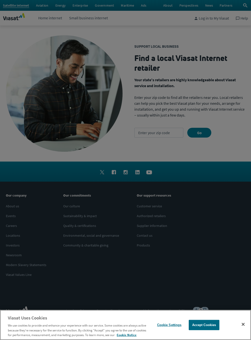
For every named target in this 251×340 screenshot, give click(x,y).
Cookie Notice (127, 335)
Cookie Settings (169, 325)
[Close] (243, 324)
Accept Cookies (204, 325)
